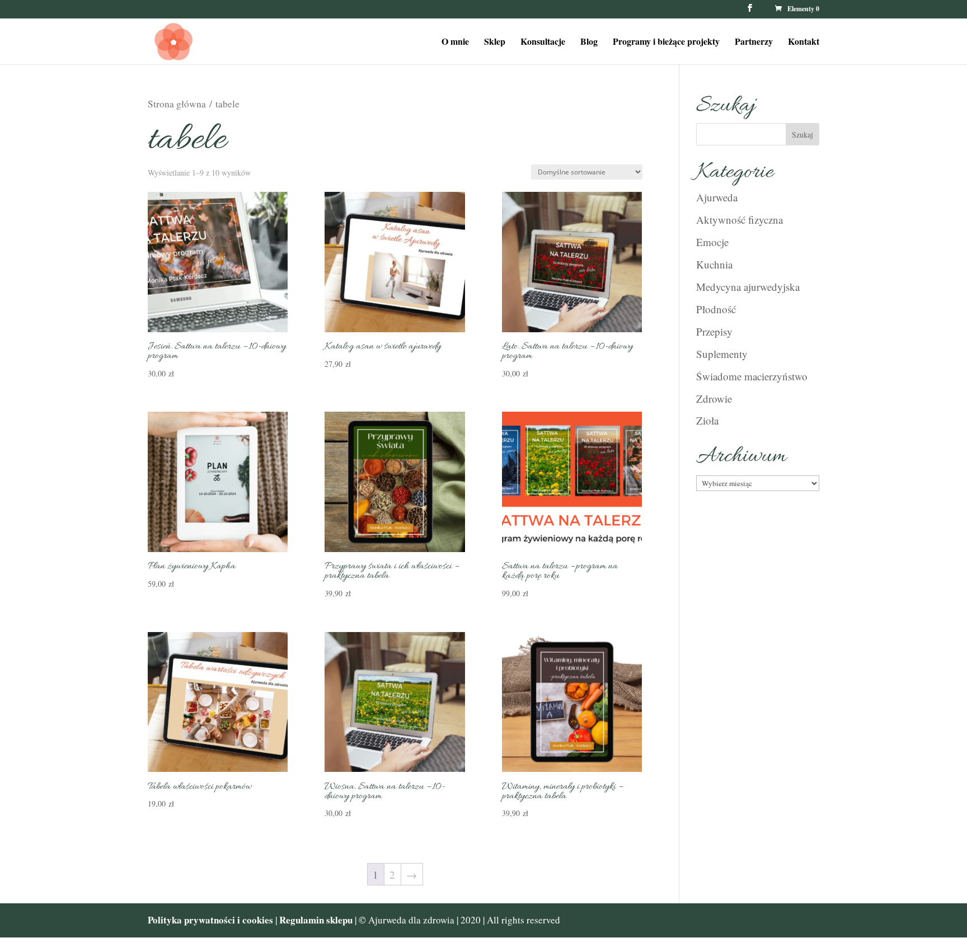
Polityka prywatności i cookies (210, 920)
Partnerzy (754, 42)
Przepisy (714, 331)
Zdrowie (714, 399)
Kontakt (803, 42)
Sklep (494, 42)
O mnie (455, 42)
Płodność (716, 309)
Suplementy (722, 354)
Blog (589, 42)
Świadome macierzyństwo (752, 376)
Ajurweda (717, 197)
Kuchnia (714, 264)
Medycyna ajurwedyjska (748, 287)
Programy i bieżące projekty (666, 42)
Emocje (712, 242)
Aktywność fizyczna (739, 220)
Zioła (707, 420)
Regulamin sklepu (317, 920)
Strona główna (177, 103)
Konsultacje (542, 42)
